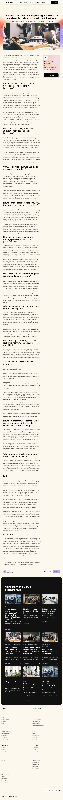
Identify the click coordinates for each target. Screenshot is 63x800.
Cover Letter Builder (5, 733)
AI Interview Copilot (5, 710)
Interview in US (35, 766)
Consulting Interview (36, 721)
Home (20, 2)
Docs (43, 2)
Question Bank (4, 778)
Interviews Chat (4, 755)
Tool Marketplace (4, 741)
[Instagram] (47, 571)
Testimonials (3, 784)
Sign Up (55, 571)
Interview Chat (6, 403)
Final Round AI (6, 382)
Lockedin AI (3, 758)
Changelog (34, 737)
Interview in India (35, 768)
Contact (34, 733)
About (33, 731)
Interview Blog (4, 780)
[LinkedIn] (50, 571)
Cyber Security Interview (37, 719)
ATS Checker (4, 737)
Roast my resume (4, 735)
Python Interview (35, 753)
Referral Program (35, 735)
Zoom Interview (35, 747)
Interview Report (4, 715)
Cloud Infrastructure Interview (38, 725)
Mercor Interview (35, 717)
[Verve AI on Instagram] (53, 790)
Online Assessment (36, 712)
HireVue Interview (35, 715)
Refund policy (4, 797)
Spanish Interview (35, 762)
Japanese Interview (36, 760)
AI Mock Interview (4, 712)
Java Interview (35, 758)
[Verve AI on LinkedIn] (60, 790)
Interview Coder (7, 392)
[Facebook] (44, 571)
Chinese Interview (35, 764)
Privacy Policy (35, 739)
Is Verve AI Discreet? (5, 774)
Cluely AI (3, 747)
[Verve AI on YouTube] (56, 790)
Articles (3, 776)
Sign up (54, 2)
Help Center (3, 786)
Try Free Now (50, 75)
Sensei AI (3, 753)
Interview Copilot (10, 378)
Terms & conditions (11, 797)
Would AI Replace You (5, 731)
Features (25, 2)
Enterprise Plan (4, 717)
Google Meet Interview (36, 749)
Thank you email (4, 739)
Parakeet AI (3, 760)
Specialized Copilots (5, 719)
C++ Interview (35, 755)
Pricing (31, 2)
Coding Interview (35, 710)
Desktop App (3, 721)
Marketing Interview (36, 723)
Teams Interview (35, 751)
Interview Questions (5, 782)
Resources (37, 2)
